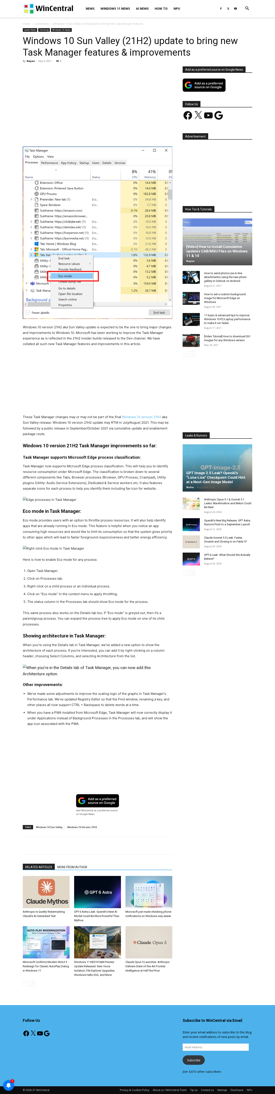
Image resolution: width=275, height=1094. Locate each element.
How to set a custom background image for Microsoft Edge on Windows (225, 298)
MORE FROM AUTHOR (72, 867)
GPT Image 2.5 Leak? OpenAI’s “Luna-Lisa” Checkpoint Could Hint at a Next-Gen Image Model (215, 477)
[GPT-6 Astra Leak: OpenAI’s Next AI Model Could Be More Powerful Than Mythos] (97, 892)
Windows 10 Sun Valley (49, 827)
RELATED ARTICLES (38, 867)
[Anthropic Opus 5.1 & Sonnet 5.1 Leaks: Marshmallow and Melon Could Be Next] (191, 503)
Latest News (41, 24)
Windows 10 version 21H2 (141, 417)
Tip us (193, 1090)
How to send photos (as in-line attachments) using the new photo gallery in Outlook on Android (225, 277)
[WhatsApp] (82, 134)
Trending (44, 29)
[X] (228, 8)
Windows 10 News (61, 29)
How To (161, 8)
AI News (142, 8)
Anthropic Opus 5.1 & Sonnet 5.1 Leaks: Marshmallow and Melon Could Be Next (227, 503)
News (90, 8)
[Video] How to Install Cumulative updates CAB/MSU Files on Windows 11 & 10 (217, 251)
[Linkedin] (92, 134)
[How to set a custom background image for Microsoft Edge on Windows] (191, 298)
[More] (122, 134)
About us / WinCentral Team (170, 1090)
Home (26, 24)
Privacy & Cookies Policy (134, 1090)
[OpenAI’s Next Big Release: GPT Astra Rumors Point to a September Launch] (191, 524)
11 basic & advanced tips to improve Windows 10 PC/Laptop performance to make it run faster (227, 319)
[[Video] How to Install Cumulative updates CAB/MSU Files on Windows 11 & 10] (217, 241)
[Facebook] (221, 8)
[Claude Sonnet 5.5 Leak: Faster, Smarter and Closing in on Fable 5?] (191, 541)
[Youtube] (235, 8)
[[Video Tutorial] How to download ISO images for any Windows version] (191, 340)
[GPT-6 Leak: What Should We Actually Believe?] (191, 559)
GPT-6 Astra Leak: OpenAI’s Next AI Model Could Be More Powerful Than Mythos (96, 916)
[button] (247, 9)
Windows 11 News (115, 8)
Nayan (31, 61)
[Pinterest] (73, 134)
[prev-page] (25, 983)
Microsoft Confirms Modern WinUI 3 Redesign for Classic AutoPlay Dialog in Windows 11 (46, 966)
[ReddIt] (102, 134)
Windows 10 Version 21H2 (82, 827)
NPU (177, 8)
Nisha (190, 487)
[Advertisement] (97, 98)
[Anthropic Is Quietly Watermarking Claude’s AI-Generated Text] (46, 892)
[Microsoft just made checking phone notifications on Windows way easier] (148, 892)
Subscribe (193, 1060)
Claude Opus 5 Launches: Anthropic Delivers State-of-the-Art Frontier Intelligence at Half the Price (147, 966)
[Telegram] (112, 134)
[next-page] (32, 983)
